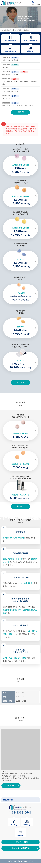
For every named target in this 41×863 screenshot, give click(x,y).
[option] (20, 17)
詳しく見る (20, 382)
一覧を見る (21, 112)
